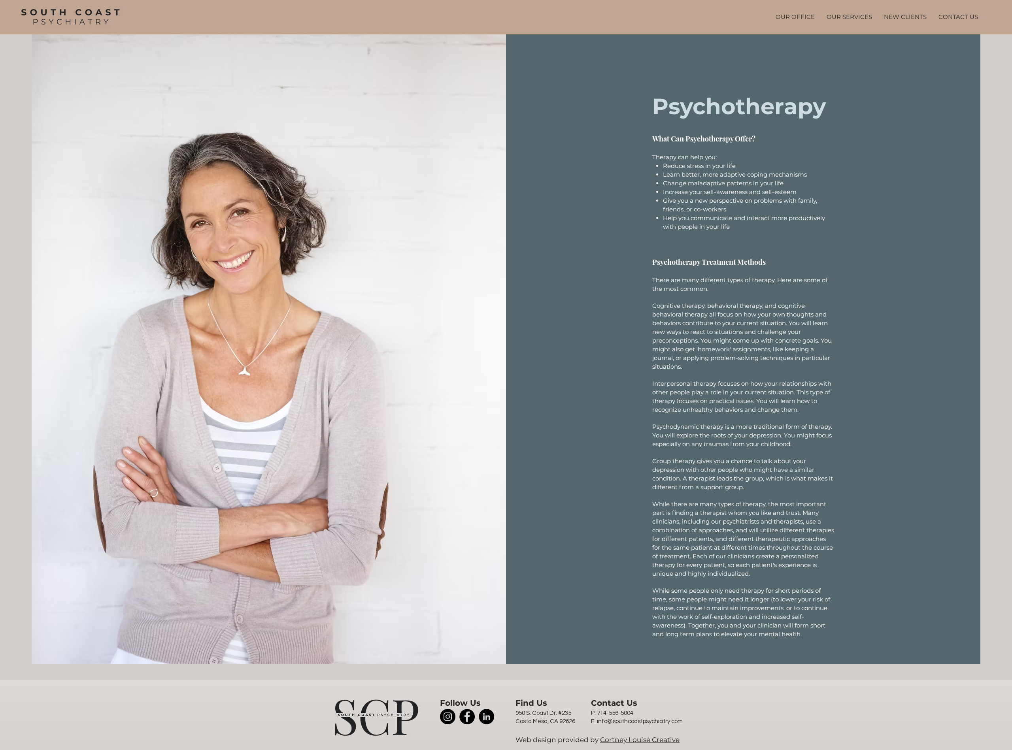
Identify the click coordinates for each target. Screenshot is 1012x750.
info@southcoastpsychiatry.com (640, 721)
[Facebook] (467, 716)
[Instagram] (447, 716)
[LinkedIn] (486, 716)
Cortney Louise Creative (640, 740)
